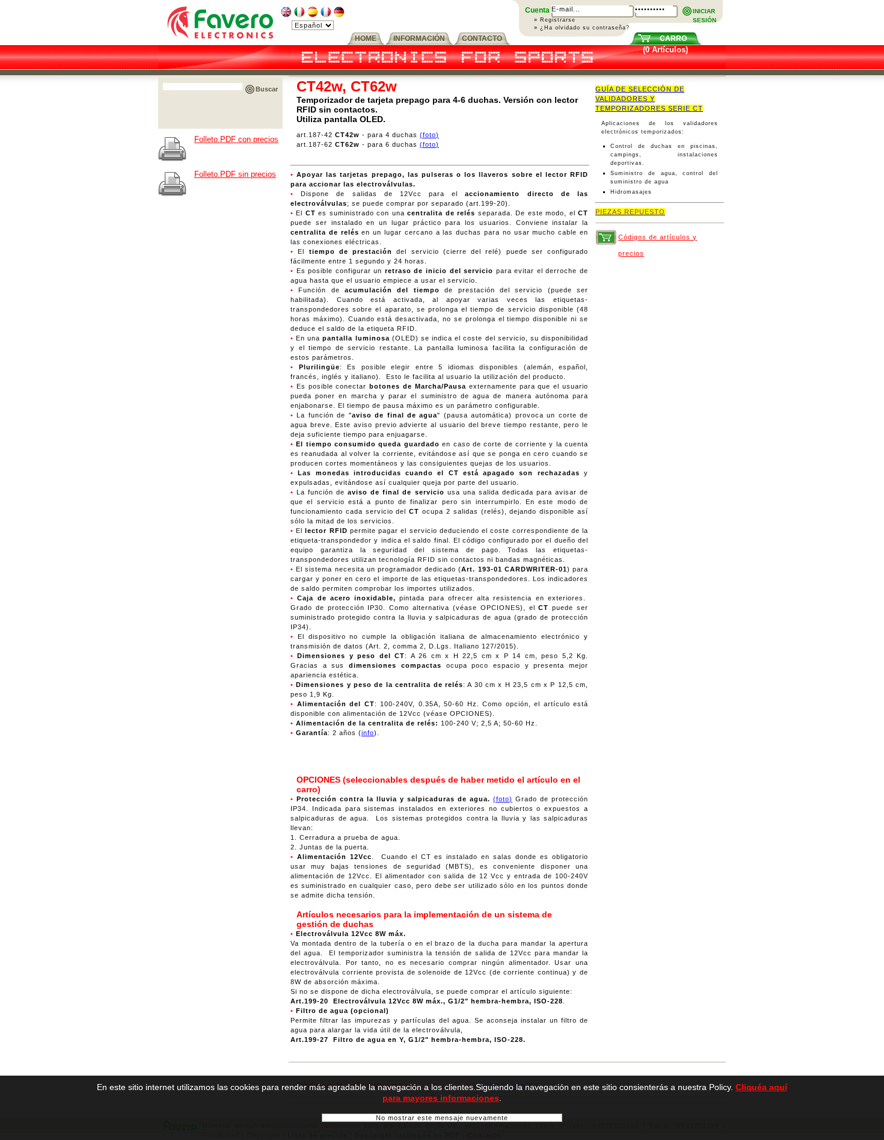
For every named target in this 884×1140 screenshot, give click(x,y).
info (367, 732)
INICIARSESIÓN (704, 12)
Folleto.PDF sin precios (235, 174)
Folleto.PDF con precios (236, 139)
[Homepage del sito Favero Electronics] (220, 42)
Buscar (267, 89)
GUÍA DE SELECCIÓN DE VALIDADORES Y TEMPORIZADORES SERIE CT (649, 98)
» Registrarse (555, 20)
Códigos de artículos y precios (657, 239)
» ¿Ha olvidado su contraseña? (582, 28)
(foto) (429, 134)
